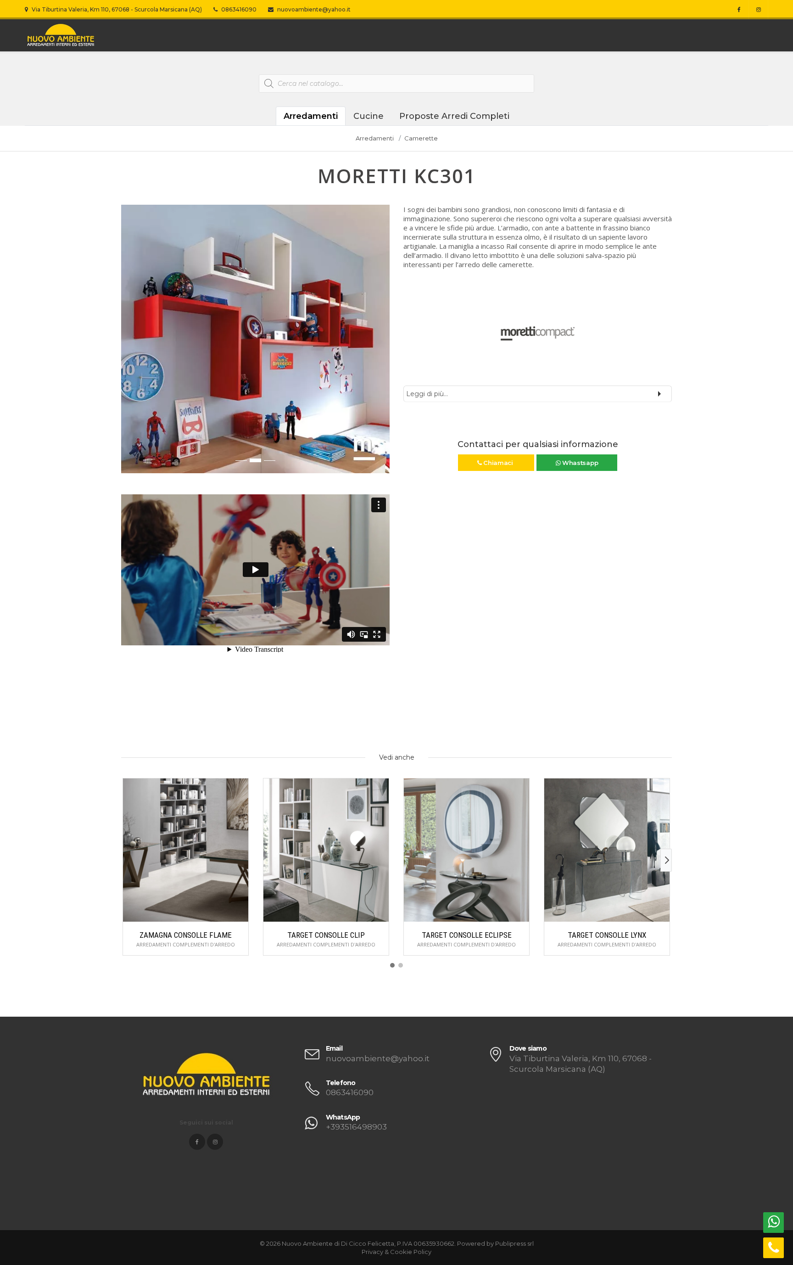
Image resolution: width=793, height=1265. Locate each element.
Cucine (368, 116)
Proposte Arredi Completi (454, 116)
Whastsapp (579, 462)
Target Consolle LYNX (607, 935)
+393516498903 (356, 1126)
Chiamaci (497, 462)
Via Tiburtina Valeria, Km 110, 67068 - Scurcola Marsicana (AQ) (116, 9)
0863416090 (238, 9)
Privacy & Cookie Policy (396, 1251)
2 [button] (255, 460)
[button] (128, 344)
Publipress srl (514, 1243)
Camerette (421, 138)
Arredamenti (311, 116)
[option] (255, 339)
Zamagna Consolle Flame (186, 935)
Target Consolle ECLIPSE (467, 935)
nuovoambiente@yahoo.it (313, 9)
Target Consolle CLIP (326, 935)
